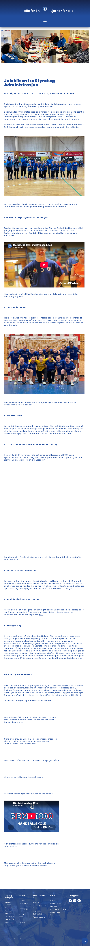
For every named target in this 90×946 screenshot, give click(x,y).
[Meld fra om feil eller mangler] (85, 941)
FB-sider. (13, 325)
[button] (45, 20)
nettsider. (74, 127)
